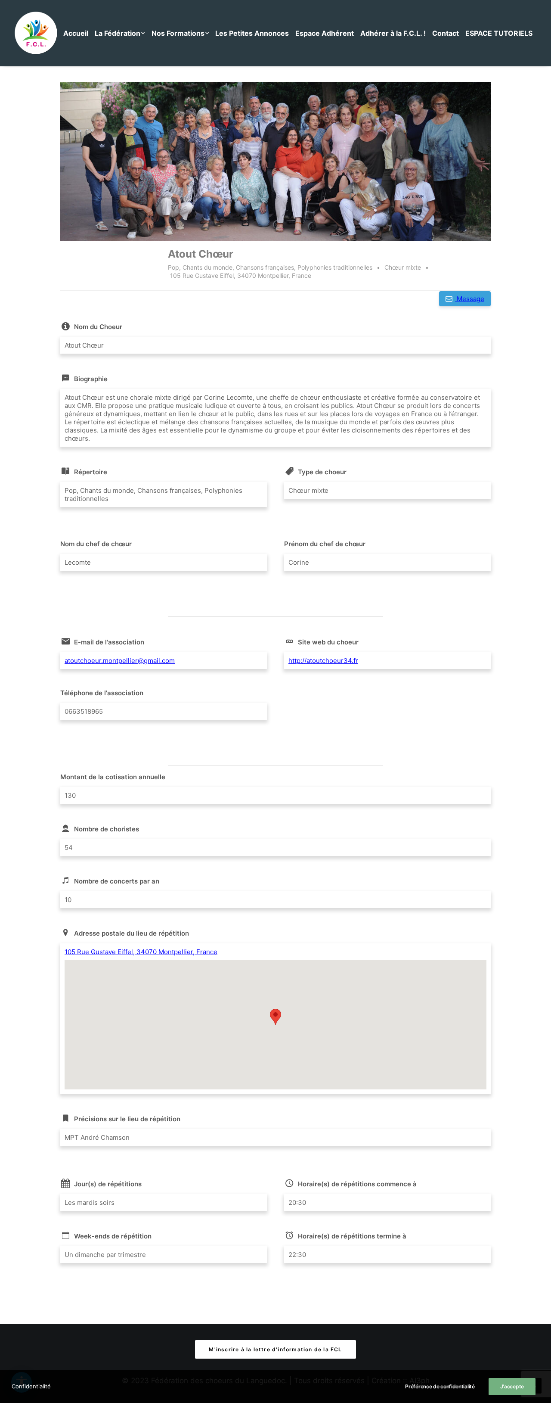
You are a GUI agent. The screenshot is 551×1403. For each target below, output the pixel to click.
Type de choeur (322, 472)
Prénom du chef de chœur (324, 544)
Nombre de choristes (106, 829)
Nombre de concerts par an (116, 881)
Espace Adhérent (324, 33)
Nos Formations (178, 33)
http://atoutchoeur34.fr (323, 660)
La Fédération (117, 33)
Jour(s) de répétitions (108, 1184)
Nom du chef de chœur (96, 544)
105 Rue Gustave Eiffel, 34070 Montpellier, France (141, 952)
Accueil (75, 33)
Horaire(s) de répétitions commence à (357, 1184)
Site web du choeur (328, 642)
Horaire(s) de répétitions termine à (352, 1236)
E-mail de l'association (109, 642)
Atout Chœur (200, 254)
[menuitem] (78, 33)
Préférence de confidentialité (439, 1386)
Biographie (91, 379)
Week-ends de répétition (113, 1236)
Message (469, 299)
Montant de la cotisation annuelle (112, 777)
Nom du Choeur (98, 327)
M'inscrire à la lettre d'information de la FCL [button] (275, 1349)
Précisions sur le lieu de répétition (127, 1119)
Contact (445, 33)
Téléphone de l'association (101, 693)
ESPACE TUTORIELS (498, 33)
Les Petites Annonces (252, 33)
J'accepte (512, 1386)
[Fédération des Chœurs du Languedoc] (36, 33)
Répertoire (90, 472)
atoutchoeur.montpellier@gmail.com (120, 660)
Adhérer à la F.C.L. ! (393, 33)
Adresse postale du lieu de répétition (131, 933)
